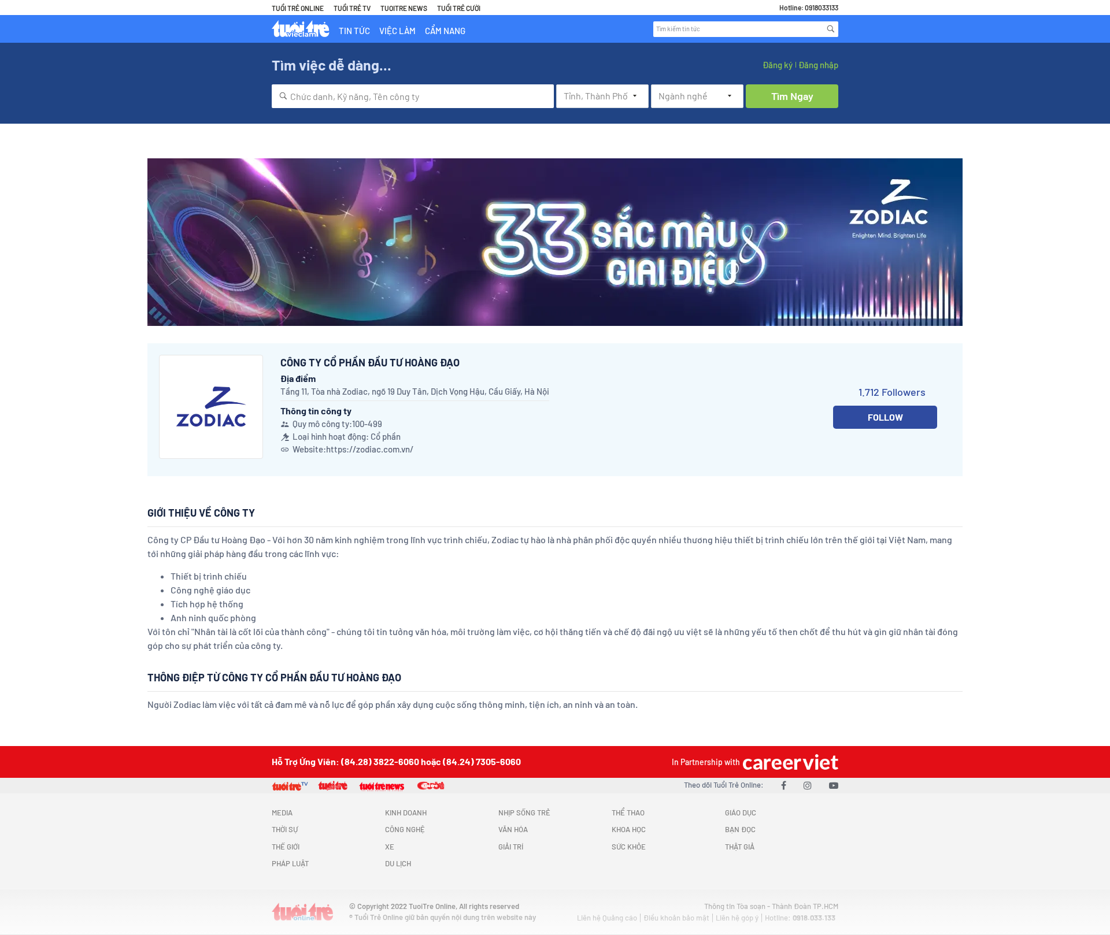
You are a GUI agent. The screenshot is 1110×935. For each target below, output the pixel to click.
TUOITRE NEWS (403, 8)
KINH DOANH (406, 812)
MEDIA (282, 812)
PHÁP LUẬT (290, 863)
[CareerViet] (789, 762)
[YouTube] (833, 785)
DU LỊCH (398, 863)
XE (389, 846)
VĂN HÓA (513, 829)
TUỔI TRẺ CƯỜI (458, 8)
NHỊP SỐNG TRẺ (524, 812)
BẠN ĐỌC (740, 829)
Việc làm (397, 30)
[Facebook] (783, 785)
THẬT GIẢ (739, 846)
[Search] (831, 29)
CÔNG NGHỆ (405, 829)
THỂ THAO (628, 812)
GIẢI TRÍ (510, 846)
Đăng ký (778, 65)
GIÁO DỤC (740, 812)
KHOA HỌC (629, 829)
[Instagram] (808, 785)
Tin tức (354, 30)
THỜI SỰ (285, 829)
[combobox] (413, 96)
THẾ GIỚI (285, 846)
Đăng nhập (818, 65)
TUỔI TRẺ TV (352, 8)
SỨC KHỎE (629, 846)
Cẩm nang (445, 30)
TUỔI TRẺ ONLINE (298, 8)
